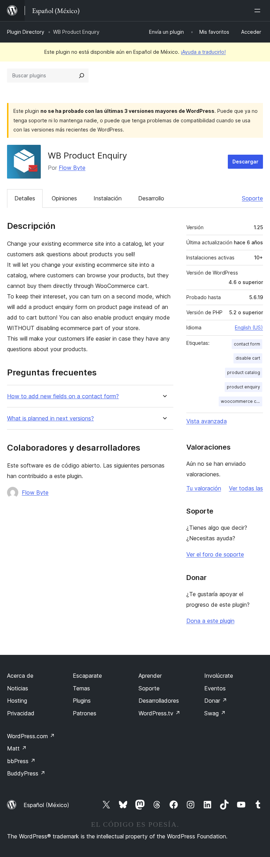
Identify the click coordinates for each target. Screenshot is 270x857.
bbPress (21, 761)
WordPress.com (31, 736)
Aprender (150, 675)
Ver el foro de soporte (215, 554)
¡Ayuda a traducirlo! (203, 52)
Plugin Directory (25, 32)
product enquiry (243, 386)
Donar (215, 700)
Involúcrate (218, 675)
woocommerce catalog (241, 401)
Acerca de (20, 675)
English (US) (249, 327)
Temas (81, 688)
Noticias (17, 688)
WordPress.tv (159, 713)
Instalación (108, 198)
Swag (215, 713)
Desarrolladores (159, 700)
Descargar (245, 162)
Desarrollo (151, 198)
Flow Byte (72, 167)
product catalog (243, 372)
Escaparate (87, 675)
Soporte (252, 198)
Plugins (82, 700)
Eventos (215, 688)
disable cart (248, 358)
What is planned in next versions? (50, 418)
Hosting (17, 700)
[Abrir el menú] (259, 10)
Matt (17, 748)
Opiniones (64, 198)
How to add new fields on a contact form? (63, 396)
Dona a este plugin (210, 620)
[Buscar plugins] (82, 76)
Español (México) (46, 804)
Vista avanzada (206, 421)
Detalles (24, 198)
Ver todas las (246, 488)
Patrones (84, 713)
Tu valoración (203, 488)
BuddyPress (26, 773)
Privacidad (20, 713)
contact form (247, 344)
